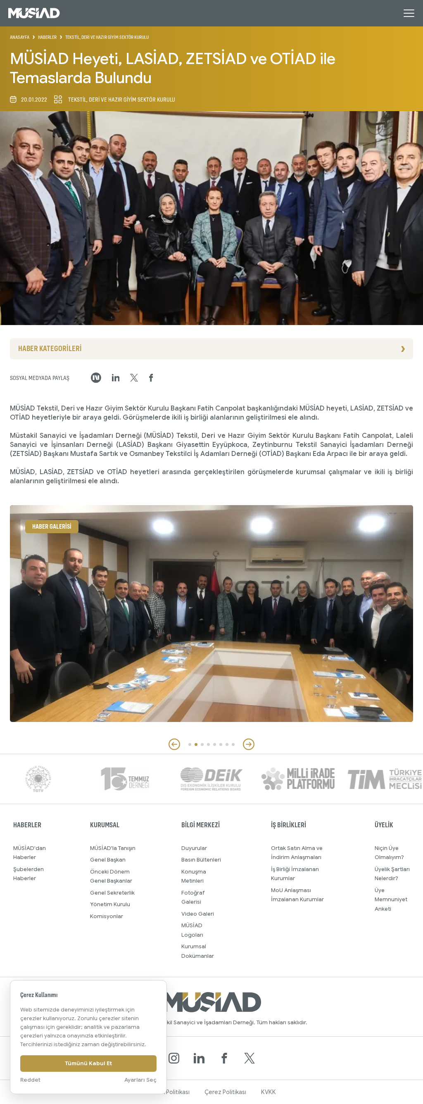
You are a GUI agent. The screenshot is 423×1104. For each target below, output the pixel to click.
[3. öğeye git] (202, 744)
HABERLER (47, 37)
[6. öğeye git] (220, 744)
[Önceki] (174, 744)
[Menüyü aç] (409, 13)
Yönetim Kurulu (110, 904)
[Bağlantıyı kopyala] (96, 378)
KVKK (268, 1092)
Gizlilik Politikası (168, 1092)
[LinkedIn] (199, 1058)
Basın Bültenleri (201, 859)
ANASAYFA (19, 37)
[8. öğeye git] (233, 744)
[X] (249, 1058)
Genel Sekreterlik (112, 892)
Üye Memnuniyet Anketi (391, 899)
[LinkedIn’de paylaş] (116, 378)
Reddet (30, 1079)
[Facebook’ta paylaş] (151, 378)
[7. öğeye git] (227, 744)
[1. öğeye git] (189, 744)
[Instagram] (174, 1058)
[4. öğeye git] (208, 744)
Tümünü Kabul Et (88, 1063)
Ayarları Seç (140, 1079)
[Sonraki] (249, 744)
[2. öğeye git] (196, 744)
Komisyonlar (106, 916)
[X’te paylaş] (134, 378)
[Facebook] (224, 1058)
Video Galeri (197, 913)
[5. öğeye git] (214, 744)
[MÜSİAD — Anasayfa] (34, 13)
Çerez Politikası (225, 1092)
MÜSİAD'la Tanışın (112, 848)
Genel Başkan (108, 859)
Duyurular (194, 848)
